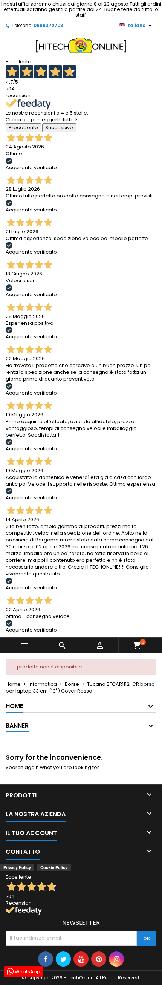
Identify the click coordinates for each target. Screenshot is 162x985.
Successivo (59, 127)
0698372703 (48, 25)
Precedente (23, 127)
